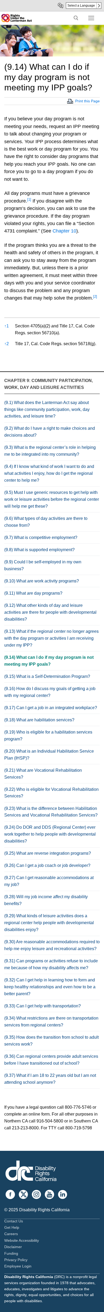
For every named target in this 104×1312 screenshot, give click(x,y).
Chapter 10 (64, 231)
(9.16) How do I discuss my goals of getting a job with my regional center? (49, 692)
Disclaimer (13, 1247)
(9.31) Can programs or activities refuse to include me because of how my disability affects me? (51, 964)
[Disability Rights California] (31, 1171)
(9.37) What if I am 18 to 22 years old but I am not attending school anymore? (50, 1079)
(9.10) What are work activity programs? (41, 581)
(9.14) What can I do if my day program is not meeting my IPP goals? (49, 660)
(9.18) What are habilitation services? (39, 720)
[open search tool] (76, 18)
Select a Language (81, 5)
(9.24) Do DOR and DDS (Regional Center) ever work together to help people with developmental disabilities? (50, 834)
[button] (29, 201)
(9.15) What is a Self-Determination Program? (47, 676)
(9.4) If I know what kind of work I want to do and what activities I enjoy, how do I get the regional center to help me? (49, 473)
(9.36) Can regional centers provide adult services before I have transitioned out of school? (51, 1059)
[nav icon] (91, 18)
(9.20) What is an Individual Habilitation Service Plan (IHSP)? (49, 754)
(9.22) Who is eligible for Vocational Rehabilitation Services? (51, 792)
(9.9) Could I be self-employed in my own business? (42, 565)
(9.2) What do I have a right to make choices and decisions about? (49, 431)
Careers (11, 1234)
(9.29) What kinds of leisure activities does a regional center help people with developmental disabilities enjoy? (49, 923)
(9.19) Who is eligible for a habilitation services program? (48, 735)
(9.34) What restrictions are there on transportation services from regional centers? (51, 1021)
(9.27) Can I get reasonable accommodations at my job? (49, 881)
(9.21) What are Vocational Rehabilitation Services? (43, 773)
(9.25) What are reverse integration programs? (47, 853)
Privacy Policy (15, 1260)
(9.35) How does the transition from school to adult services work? (51, 1040)
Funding (11, 1253)
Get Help (11, 1227)
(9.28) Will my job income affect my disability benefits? (46, 900)
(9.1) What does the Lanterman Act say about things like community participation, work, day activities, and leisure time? (47, 409)
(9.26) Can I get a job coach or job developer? (47, 865)
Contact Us (13, 1221)
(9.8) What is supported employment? (39, 549)
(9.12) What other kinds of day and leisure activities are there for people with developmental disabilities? (50, 612)
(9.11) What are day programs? (33, 593)
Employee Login (17, 1266)
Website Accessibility (21, 1240)
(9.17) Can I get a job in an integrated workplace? (50, 707)
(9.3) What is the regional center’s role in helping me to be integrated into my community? (50, 451)
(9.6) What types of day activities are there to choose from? (45, 522)
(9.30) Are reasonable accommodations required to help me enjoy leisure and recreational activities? (52, 945)
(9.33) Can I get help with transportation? (42, 1006)
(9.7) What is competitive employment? (40, 537)
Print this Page (87, 101)
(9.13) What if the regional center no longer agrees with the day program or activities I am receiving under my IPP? (51, 638)
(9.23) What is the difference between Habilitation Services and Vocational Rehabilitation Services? (51, 812)
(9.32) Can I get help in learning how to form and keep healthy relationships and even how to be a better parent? (49, 987)
